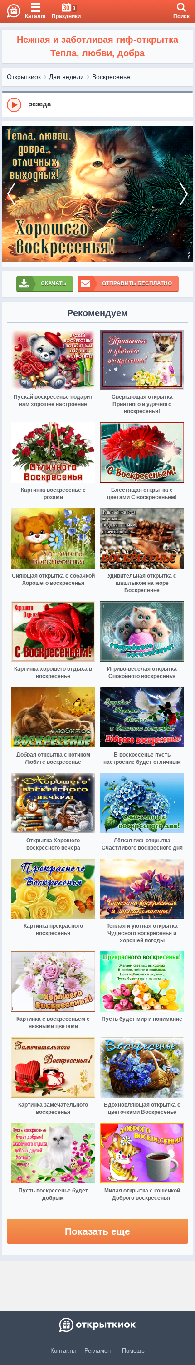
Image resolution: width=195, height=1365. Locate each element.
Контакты (63, 1350)
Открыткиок (24, 76)
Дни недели (66, 76)
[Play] (14, 105)
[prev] (11, 194)
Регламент (98, 1350)
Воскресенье (111, 76)
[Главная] (10, 11)
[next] (183, 194)
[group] (97, 104)
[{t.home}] (97, 1325)
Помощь (133, 1350)
